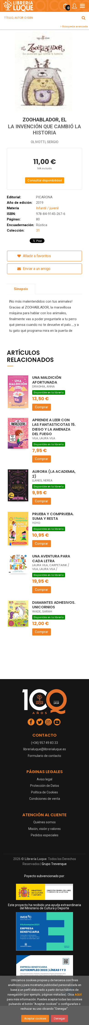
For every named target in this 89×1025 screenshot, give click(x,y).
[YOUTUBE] (57, 722)
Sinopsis (21, 289)
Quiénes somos (44, 822)
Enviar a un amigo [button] (36, 269)
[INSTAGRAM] (48, 722)
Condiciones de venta (44, 798)
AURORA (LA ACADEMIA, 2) (54, 474)
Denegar (59, 1018)
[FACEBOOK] (31, 722)
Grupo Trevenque (54, 864)
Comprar (41, 407)
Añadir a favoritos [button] (36, 256)
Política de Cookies (44, 792)
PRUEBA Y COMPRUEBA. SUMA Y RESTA (53, 516)
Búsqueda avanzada (75, 26)
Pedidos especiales (44, 835)
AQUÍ (78, 994)
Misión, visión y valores (44, 829)
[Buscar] (83, 18)
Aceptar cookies (35, 1018)
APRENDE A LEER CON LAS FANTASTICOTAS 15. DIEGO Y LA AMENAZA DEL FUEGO (54, 427)
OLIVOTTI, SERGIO (44, 142)
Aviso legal (44, 779)
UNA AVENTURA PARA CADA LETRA (51, 559)
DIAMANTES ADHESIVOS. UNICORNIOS (53, 605)
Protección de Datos (44, 785)
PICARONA (44, 197)
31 (38, 230)
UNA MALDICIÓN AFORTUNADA (46, 380)
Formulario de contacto (44, 756)
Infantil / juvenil (47, 208)
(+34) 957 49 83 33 (44, 743)
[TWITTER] (39, 722)
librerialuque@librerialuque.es (44, 749)
